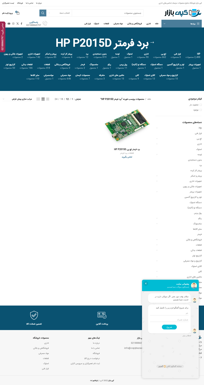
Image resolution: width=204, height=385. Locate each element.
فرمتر (199, 234)
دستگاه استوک (196, 202)
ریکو (200, 218)
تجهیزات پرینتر (196, 192)
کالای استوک (196, 266)
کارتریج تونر (197, 255)
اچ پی (199, 139)
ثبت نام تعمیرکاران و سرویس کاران (85, 363)
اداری (199, 144)
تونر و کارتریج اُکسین (193, 197)
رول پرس (198, 213)
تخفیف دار (194, 105)
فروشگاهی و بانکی (194, 239)
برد (200, 165)
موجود (195, 110)
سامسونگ (197, 224)
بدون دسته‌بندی (195, 160)
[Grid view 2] (47, 99)
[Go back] (152, 43)
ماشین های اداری (194, 277)
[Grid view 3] (43, 99)
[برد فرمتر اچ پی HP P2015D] (127, 126)
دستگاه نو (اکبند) (195, 208)
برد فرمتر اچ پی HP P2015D (127, 149)
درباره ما (96, 343)
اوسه (200, 154)
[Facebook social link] (21, 23)
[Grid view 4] (38, 99)
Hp (200, 128)
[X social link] (17, 23)
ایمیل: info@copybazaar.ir (137, 348)
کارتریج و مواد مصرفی (192, 261)
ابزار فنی (198, 133)
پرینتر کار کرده (196, 170)
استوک (199, 149)
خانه (149, 99)
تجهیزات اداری (196, 181)
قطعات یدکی (196, 250)
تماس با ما (95, 348)
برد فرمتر (123, 153)
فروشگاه (96, 353)
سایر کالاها (197, 229)
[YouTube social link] (9, 23)
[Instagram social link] (13, 23)
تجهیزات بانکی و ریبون (192, 186)
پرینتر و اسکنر (196, 176)
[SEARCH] (42, 13)
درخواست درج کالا (92, 358)
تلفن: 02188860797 (141, 343)
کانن (200, 271)
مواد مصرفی (44, 353)
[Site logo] (182, 13)
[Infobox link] (36, 23)
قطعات (199, 245)
